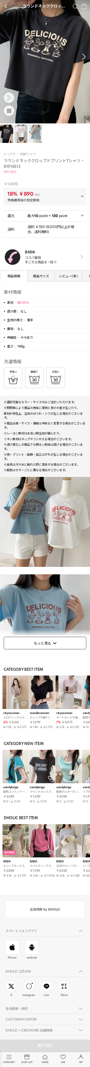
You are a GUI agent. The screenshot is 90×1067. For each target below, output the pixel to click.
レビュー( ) (68, 276)
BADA (7, 861)
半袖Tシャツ (28, 154)
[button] (83, 57)
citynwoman (11, 713)
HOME (45, 1062)
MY (81, 1062)
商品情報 (14, 276)
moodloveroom (39, 713)
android (32, 958)
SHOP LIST (26, 1062)
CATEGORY (9, 1062)
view (80, 257)
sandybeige (10, 787)
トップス (10, 154)
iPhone (12, 958)
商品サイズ (41, 276)
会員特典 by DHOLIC (45, 909)
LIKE (63, 1062)
